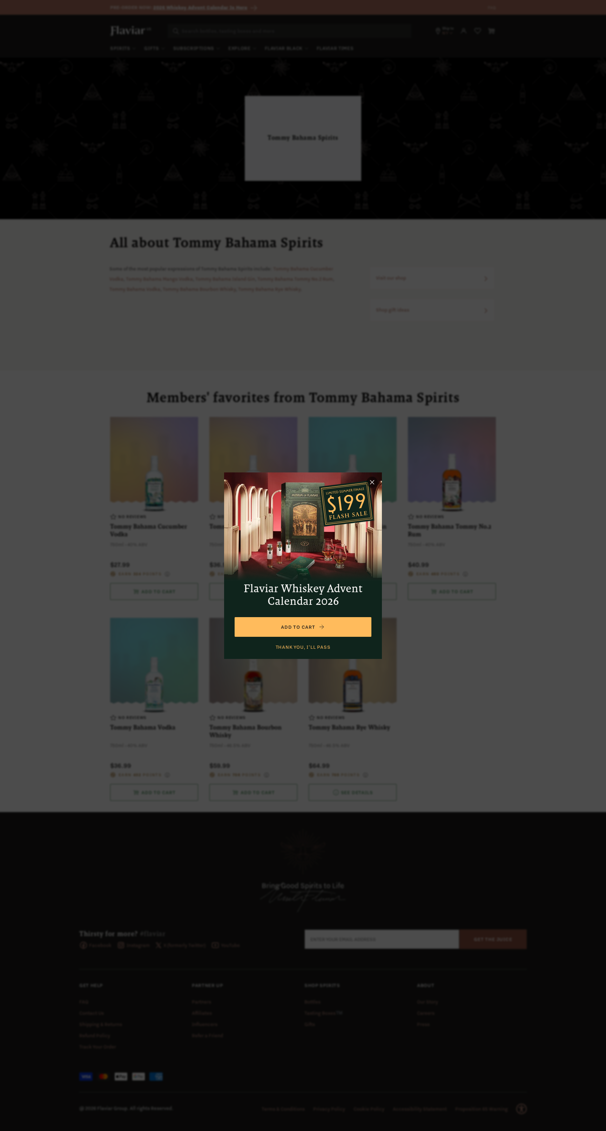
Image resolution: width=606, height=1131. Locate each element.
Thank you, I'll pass (303, 647)
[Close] (372, 482)
